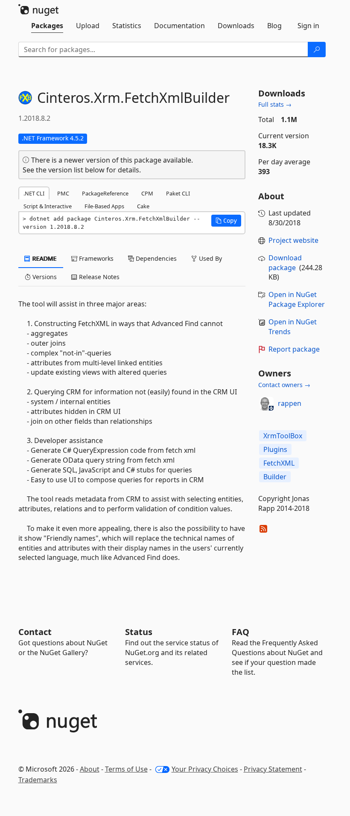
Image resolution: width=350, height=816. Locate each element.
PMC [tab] (63, 193)
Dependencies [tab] (155, 258)
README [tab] (44, 258)
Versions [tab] (44, 277)
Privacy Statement (273, 769)
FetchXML (279, 463)
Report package (294, 349)
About (89, 769)
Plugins (275, 449)
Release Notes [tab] (98, 277)
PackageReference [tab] (105, 193)
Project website (293, 240)
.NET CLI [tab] (33, 193)
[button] (226, 221)
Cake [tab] (143, 206)
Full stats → (275, 104)
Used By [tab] (209, 258)
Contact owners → (284, 385)
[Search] (317, 49)
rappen (289, 403)
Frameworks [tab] (95, 258)
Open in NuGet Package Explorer (296, 299)
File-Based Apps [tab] (104, 206)
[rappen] (266, 403)
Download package (285, 262)
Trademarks (37, 779)
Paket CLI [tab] (178, 193)
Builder (274, 476)
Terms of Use (126, 769)
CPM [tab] (147, 193)
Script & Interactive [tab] (47, 206)
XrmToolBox (282, 435)
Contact (35, 632)
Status (138, 632)
